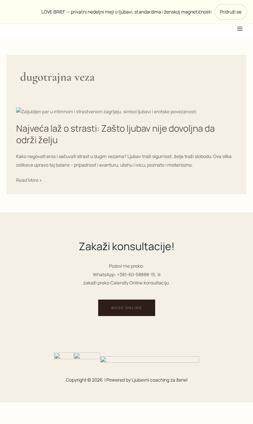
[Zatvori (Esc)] (95, 408)
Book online (126, 307)
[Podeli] (68, 408)
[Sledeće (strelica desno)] (40, 419)
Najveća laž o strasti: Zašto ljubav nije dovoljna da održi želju (115, 134)
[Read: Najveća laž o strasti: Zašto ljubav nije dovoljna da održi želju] (106, 111)
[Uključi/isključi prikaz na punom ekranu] (40, 408)
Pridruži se (230, 12)
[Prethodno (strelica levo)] (13, 419)
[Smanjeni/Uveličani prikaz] (13, 408)
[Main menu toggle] (240, 28)
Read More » (29, 180)
